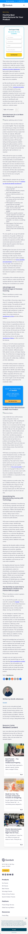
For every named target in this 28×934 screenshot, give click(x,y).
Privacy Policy (14, 932)
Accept (14, 929)
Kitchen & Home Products (8, 894)
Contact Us (5, 870)
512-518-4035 (21, 1)
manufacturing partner (18, 87)
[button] (26, 918)
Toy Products (5, 883)
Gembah (5, 702)
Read (21, 774)
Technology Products (7, 891)
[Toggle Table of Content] (15, 110)
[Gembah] (7, 5)
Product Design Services (8, 905)
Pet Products (5, 886)
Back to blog (6, 12)
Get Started (14, 55)
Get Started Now (13, 401)
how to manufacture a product (17, 661)
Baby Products (5, 888)
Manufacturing (9, 675)
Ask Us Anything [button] (11, 1)
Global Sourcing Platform (8, 907)
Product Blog (5, 915)
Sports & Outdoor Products (8, 897)
